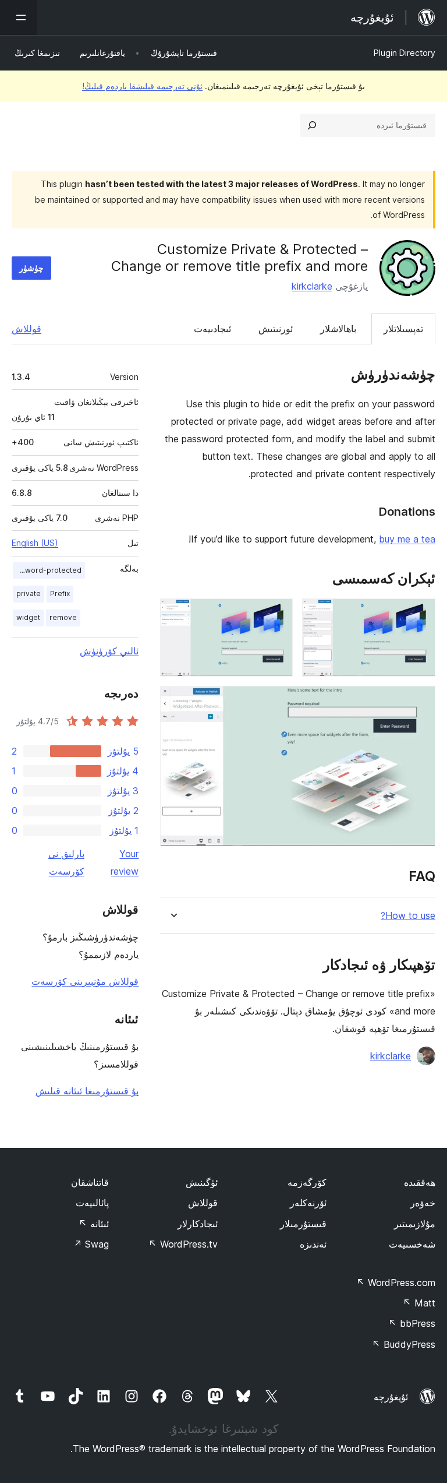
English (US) (35, 543)
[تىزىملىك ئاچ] (18, 17)
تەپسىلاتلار (403, 328)
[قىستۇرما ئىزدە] (312, 125)
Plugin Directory (404, 53)
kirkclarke (312, 286)
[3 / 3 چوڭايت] (419, 701)
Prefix (60, 593)
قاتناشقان (90, 1182)
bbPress (411, 1323)
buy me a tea (407, 539)
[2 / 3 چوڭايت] (277, 614)
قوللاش (26, 328)
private (28, 593)
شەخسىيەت (412, 1244)
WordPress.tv (183, 1244)
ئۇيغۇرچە (391, 1397)
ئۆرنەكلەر (308, 1203)
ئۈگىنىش (202, 1182)
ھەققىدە (419, 1182)
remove (63, 617)
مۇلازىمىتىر (414, 1224)
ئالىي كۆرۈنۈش (109, 651)
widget (28, 617)
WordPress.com (395, 1282)
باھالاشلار (338, 328)
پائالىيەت (92, 1203)
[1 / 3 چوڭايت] (419, 614)
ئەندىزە (313, 1244)
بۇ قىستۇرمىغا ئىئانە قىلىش (87, 1091)
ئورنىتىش (275, 328)
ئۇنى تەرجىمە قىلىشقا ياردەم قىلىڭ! (142, 86)
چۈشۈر (31, 268)
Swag (91, 1244)
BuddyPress (403, 1344)
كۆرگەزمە (307, 1182)
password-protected (47, 570)
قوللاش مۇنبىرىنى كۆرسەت (85, 981)
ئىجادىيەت (212, 328)
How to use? (408, 915)
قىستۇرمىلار (303, 1224)
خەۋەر (422, 1203)
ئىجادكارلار (198, 1224)
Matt (419, 1303)
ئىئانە (94, 1224)
